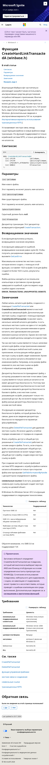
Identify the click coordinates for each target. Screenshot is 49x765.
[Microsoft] (24, 24)
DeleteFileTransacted (23, 427)
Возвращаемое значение (14, 75)
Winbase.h (12, 42)
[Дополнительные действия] (45, 42)
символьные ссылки (11, 682)
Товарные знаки (30, 758)
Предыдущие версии (32, 743)
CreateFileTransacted (20, 306)
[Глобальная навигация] (2, 25)
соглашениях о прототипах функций (21, 593)
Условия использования (11, 758)
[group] (24, 162)
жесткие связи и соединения (14, 677)
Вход (45, 25)
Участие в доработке (18, 746)
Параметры (8, 72)
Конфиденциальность (10, 749)
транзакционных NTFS (12, 687)
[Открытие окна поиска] (40, 25)
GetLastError (16, 256)
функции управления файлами (15, 672)
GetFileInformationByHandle (34, 472)
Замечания (8, 78)
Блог (3, 746)
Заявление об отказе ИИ (11, 743)
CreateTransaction (32, 227)
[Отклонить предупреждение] (45, 3)
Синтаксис (8, 69)
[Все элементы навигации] (4, 42)
